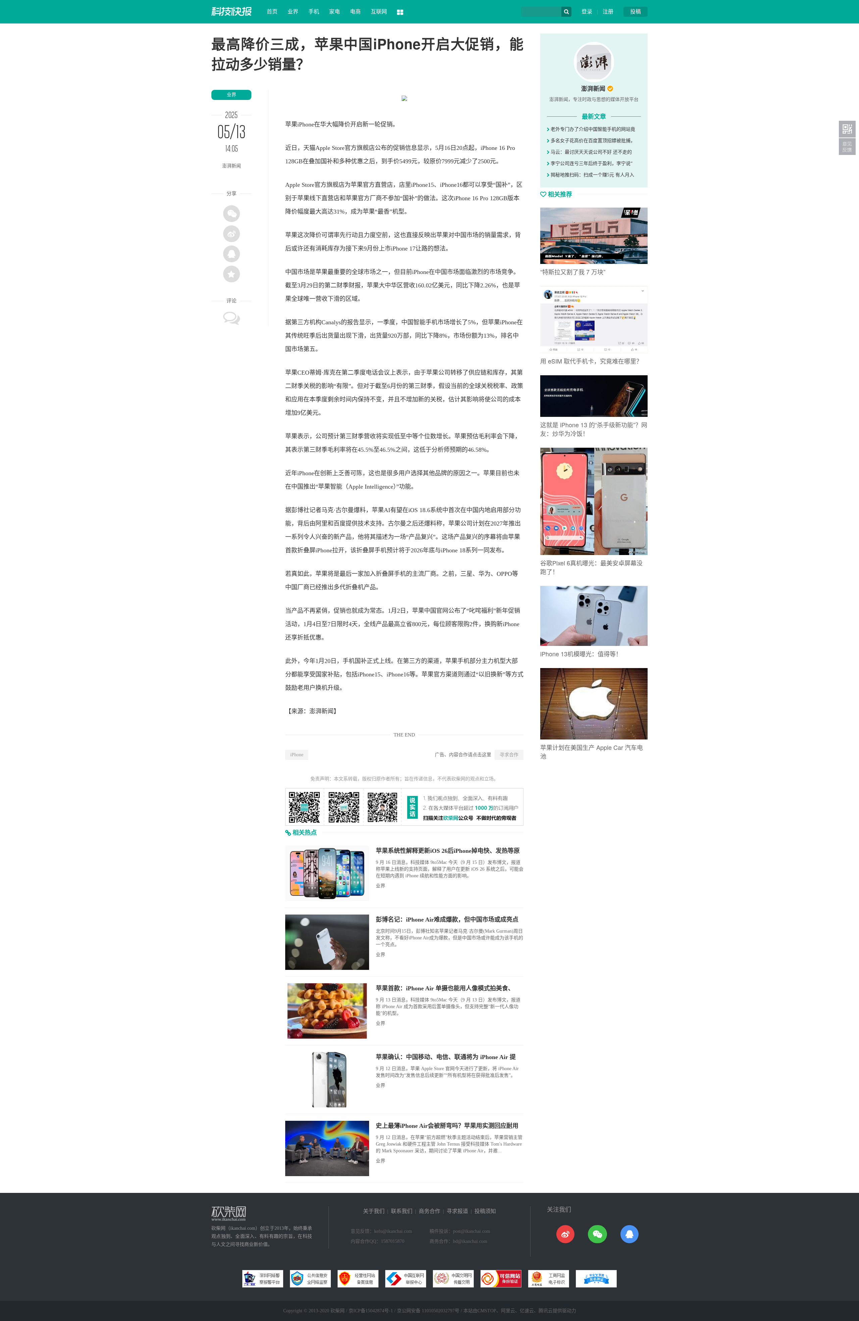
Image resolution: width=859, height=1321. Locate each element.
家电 (334, 11)
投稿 (635, 11)
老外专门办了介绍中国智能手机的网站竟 (592, 129)
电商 (355, 11)
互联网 (379, 11)
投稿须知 (485, 1211)
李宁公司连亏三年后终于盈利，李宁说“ (591, 163)
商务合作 (429, 1211)
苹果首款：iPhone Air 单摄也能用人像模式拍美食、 (445, 988)
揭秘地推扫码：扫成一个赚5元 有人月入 (591, 174)
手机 (313, 11)
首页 (272, 11)
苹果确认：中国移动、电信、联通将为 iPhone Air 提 (446, 1057)
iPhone (296, 754)
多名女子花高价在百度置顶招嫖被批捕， (592, 140)
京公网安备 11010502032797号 (428, 1310)
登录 (587, 11)
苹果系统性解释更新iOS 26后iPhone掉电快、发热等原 (448, 850)
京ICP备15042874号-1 (371, 1310)
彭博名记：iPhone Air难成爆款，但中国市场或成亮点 (447, 919)
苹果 (291, 124)
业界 (293, 11)
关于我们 (374, 1211)
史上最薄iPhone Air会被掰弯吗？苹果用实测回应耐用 (447, 1125)
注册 (608, 11)
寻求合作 (509, 754)
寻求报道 (457, 1211)
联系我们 (401, 1211)
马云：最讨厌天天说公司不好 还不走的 (590, 152)
